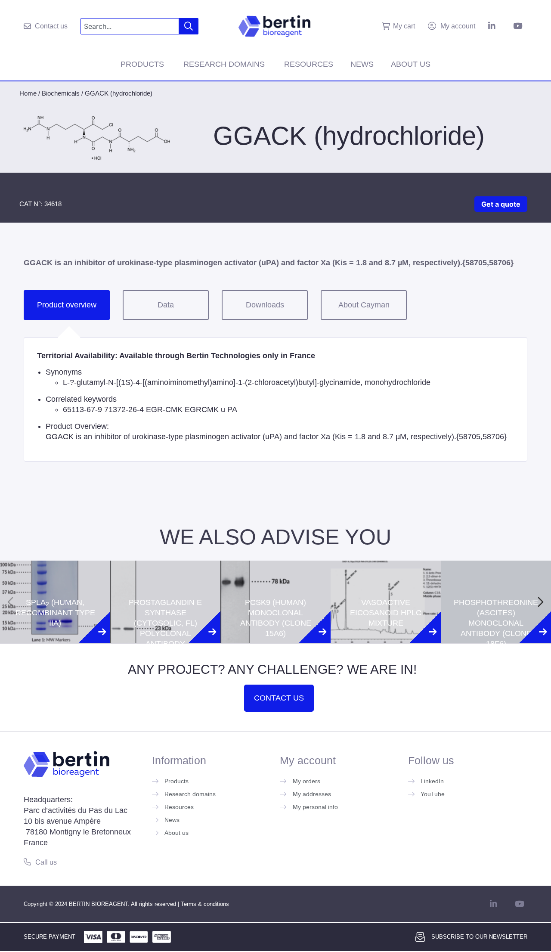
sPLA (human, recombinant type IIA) (55, 576)
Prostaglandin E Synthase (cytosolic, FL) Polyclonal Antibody (165, 586)
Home (28, 93)
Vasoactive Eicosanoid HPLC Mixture (385, 576)
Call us (46, 862)
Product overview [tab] (66, 305)
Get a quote (500, 204)
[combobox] (129, 26)
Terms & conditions (205, 904)
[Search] (188, 26)
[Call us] (27, 861)
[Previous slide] (10, 602)
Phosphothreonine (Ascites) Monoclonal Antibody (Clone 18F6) (496, 586)
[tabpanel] (275, 399)
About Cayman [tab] (364, 305)
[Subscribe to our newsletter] (420, 937)
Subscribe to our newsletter (479, 936)
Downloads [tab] (265, 305)
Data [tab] (166, 305)
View (55, 652)
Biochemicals (61, 93)
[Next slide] (540, 602)
